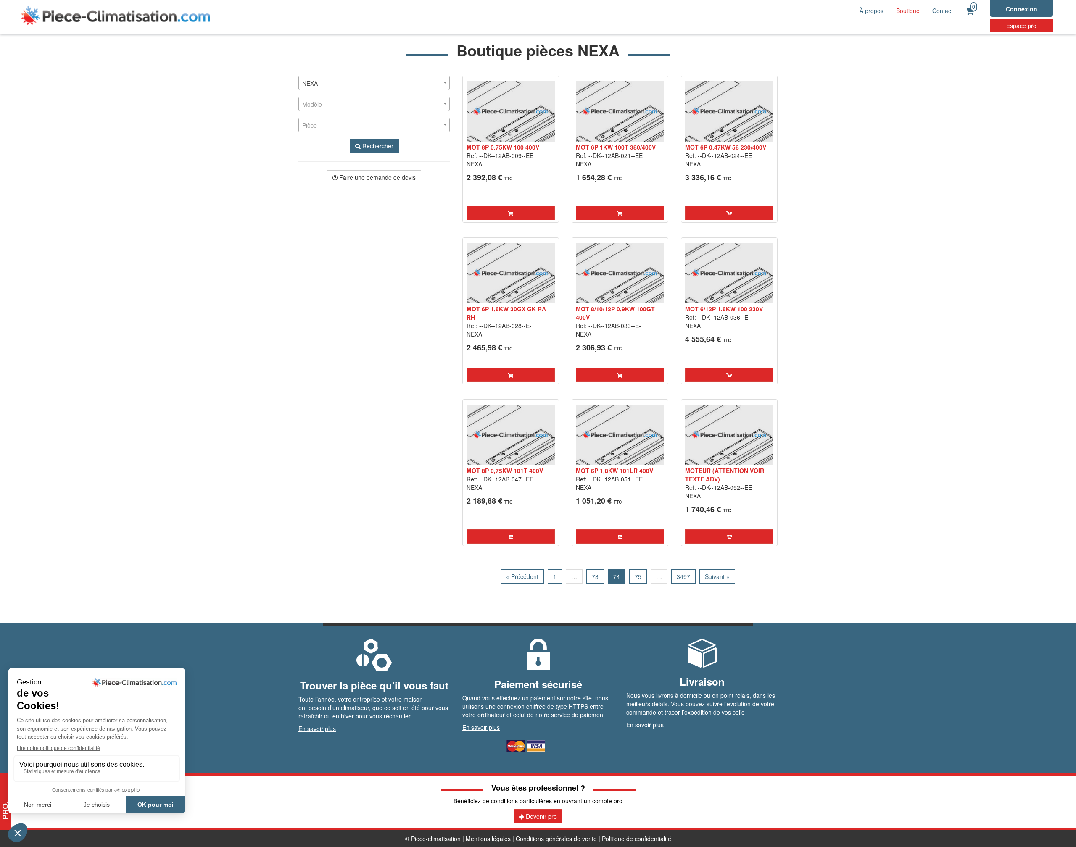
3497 (683, 576)
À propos (871, 10)
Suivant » (717, 576)
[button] (511, 213)
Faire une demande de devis (377, 177)
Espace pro (1021, 25)
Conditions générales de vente (556, 838)
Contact (942, 10)
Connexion (1021, 9)
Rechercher (377, 146)
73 (595, 576)
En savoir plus (317, 728)
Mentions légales (488, 838)
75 (638, 576)
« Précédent (522, 576)
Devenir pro (540, 816)
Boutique (908, 10)
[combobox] (374, 83)
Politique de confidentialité (636, 838)
